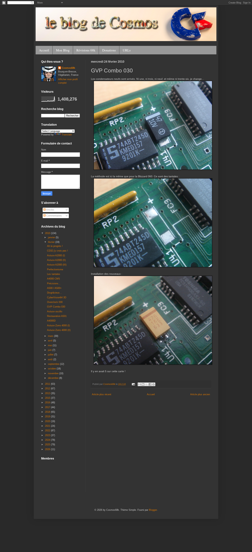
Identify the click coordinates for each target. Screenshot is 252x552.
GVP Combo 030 (56, 306)
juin (50, 350)
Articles (50, 209)
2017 (48, 407)
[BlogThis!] (143, 384)
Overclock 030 (55, 302)
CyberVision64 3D (56, 297)
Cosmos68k (68, 68)
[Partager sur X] (146, 384)
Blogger (153, 510)
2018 (48, 411)
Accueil (44, 50)
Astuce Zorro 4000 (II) (58, 330)
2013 (48, 393)
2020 (48, 421)
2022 (48, 430)
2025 (48, 444)
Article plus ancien (200, 394)
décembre (53, 378)
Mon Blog (63, 50)
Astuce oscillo (54, 311)
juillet (51, 354)
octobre (52, 368)
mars (51, 336)
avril (50, 340)
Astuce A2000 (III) (56, 264)
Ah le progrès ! (55, 246)
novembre (53, 373)
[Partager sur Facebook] (150, 384)
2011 (48, 383)
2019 (48, 416)
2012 (48, 388)
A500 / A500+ (54, 288)
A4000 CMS (53, 278)
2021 (48, 426)
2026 (48, 449)
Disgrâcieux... (54, 292)
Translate (67, 134)
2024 (48, 440)
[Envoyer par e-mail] (139, 384)
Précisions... (54, 283)
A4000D (51, 320)
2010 (48, 233)
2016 (48, 402)
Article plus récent (101, 394)
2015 (48, 397)
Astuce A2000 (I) (56, 255)
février (51, 242)
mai (50, 345)
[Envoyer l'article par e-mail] (133, 384)
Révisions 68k (85, 50)
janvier (52, 237)
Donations (109, 50)
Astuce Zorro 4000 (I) (58, 325)
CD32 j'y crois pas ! (57, 250)
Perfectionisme (55, 269)
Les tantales (53, 274)
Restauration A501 (57, 316)
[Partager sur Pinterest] (153, 384)
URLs (127, 50)
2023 (48, 435)
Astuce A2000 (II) (56, 260)
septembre (54, 364)
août (50, 359)
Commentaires (54, 215)
